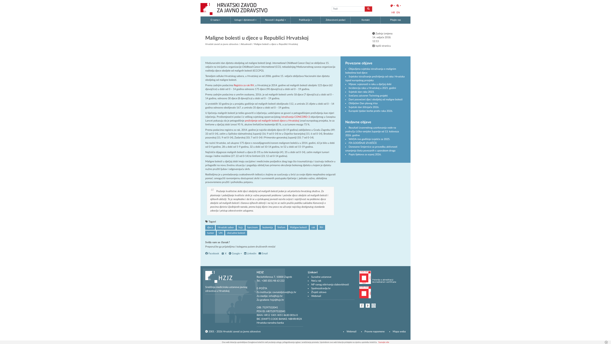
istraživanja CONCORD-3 (295, 117)
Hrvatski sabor (226, 227)
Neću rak (316, 281)
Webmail (351, 331)
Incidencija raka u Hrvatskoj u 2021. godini (372, 88)
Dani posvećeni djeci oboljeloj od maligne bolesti (376, 99)
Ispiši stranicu (383, 46)
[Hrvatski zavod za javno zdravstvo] (233, 9)
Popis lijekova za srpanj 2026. (365, 154)
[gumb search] (368, 9)
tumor (210, 233)
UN (220, 233)
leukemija (267, 227)
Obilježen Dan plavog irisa (363, 103)
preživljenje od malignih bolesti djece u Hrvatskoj (272, 120)
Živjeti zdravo (318, 292)
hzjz (241, 227)
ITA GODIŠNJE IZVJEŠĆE (363, 143)
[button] (393, 6)
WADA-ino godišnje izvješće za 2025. (369, 139)
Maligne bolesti (298, 227)
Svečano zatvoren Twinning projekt (368, 95)
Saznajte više (383, 342)
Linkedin (251, 253)
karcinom (252, 227)
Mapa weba (399, 331)
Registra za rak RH (244, 85)
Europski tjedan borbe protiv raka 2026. (371, 111)
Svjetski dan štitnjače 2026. (364, 107)
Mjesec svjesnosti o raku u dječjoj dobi (370, 84)
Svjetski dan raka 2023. (361, 92)
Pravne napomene (375, 331)
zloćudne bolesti (236, 233)
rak (313, 227)
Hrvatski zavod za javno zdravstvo (221, 44)
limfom (281, 227)
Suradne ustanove (321, 277)
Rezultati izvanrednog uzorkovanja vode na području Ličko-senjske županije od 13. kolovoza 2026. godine (372, 131)
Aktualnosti (246, 44)
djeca (210, 227)
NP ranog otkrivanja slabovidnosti (330, 284)
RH (321, 227)
